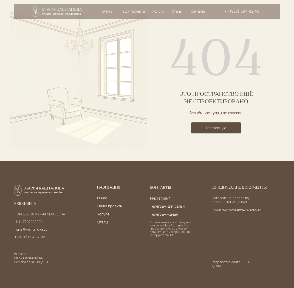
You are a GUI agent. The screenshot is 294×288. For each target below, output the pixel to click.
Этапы (176, 11)
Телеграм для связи (167, 206)
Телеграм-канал (164, 214)
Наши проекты (132, 11)
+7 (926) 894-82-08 (29, 237)
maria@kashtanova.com (32, 229)
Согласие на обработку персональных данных (231, 200)
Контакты (197, 11)
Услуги (158, 11)
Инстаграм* (160, 198)
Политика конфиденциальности (236, 209)
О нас (107, 11)
